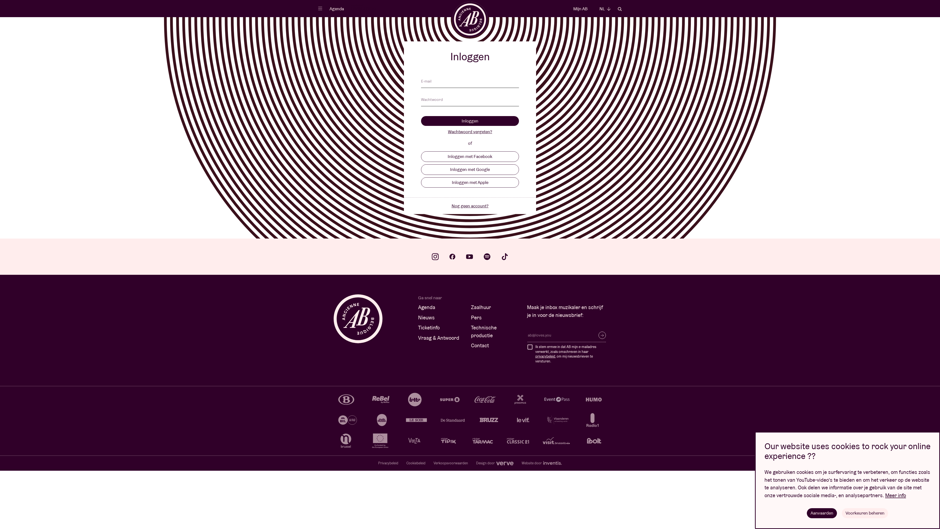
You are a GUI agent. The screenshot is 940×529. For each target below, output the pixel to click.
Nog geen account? (470, 206)
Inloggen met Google (470, 169)
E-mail (426, 81)
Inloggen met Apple (470, 182)
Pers (476, 317)
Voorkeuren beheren (865, 513)
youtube (469, 256)
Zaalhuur (481, 307)
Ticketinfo (429, 327)
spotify (487, 256)
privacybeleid (545, 356)
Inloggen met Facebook (470, 156)
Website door (532, 463)
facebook (452, 257)
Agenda (336, 9)
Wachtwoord (432, 100)
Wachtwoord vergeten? (470, 131)
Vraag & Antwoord (438, 338)
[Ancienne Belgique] (470, 19)
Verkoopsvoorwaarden (451, 463)
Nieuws (426, 317)
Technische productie (484, 331)
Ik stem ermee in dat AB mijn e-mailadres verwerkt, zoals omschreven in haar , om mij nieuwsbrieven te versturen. (565, 354)
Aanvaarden (822, 513)
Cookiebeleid (415, 463)
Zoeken (620, 9)
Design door (485, 463)
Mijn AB (580, 9)
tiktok (504, 256)
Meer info (895, 495)
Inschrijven (602, 335)
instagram (435, 256)
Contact (480, 345)
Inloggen (470, 121)
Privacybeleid (388, 463)
